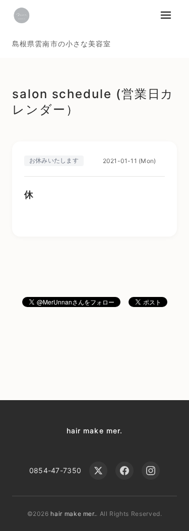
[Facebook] (124, 471)
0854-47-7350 (55, 470)
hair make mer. (95, 430)
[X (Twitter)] (98, 471)
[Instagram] (151, 471)
